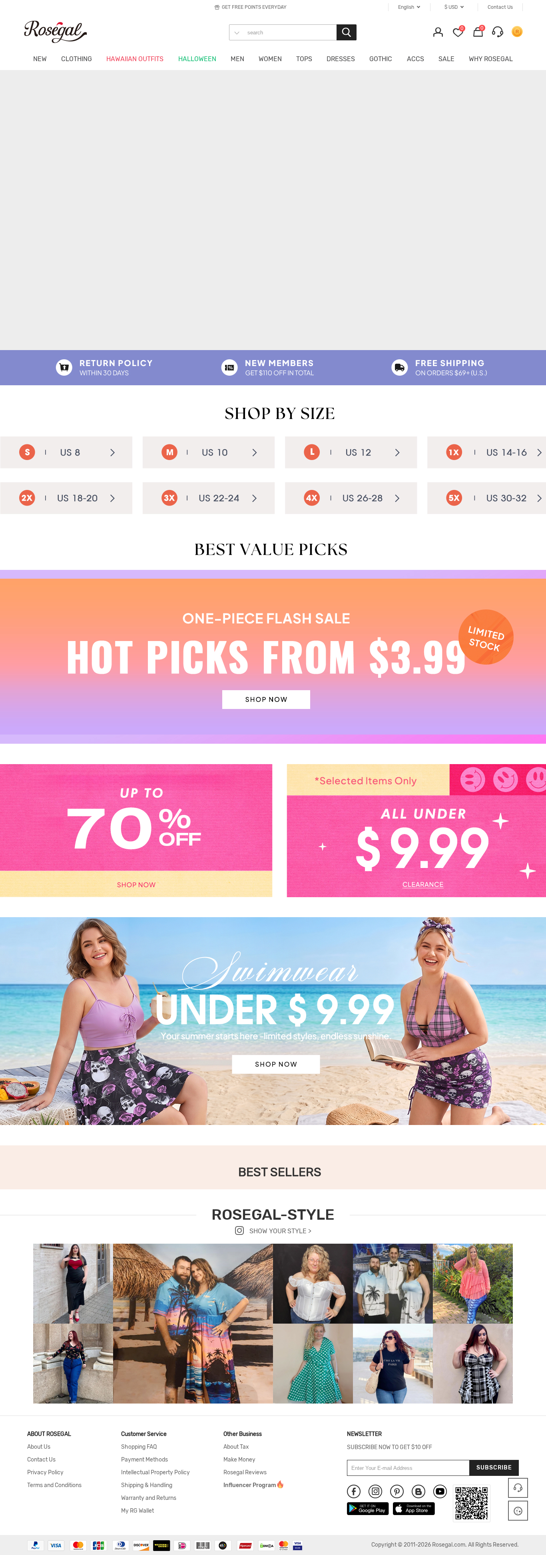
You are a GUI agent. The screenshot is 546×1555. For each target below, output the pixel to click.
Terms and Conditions (54, 1485)
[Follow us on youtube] (440, 1491)
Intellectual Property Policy (155, 1472)
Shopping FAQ (139, 1447)
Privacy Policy (45, 1472)
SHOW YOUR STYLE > (279, 1231)
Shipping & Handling (146, 1485)
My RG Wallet (137, 1511)
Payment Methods (144, 1460)
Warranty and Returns (148, 1498)
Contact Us (41, 1460)
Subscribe (494, 1467)
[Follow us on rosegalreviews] (418, 1491)
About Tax (236, 1447)
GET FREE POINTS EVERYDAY (254, 7)
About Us (38, 1447)
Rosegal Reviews (245, 1472)
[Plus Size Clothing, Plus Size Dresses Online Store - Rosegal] (63, 32)
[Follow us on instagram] (375, 1491)
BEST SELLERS (279, 1172)
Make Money (239, 1460)
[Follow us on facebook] (354, 1491)
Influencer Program (249, 1485)
